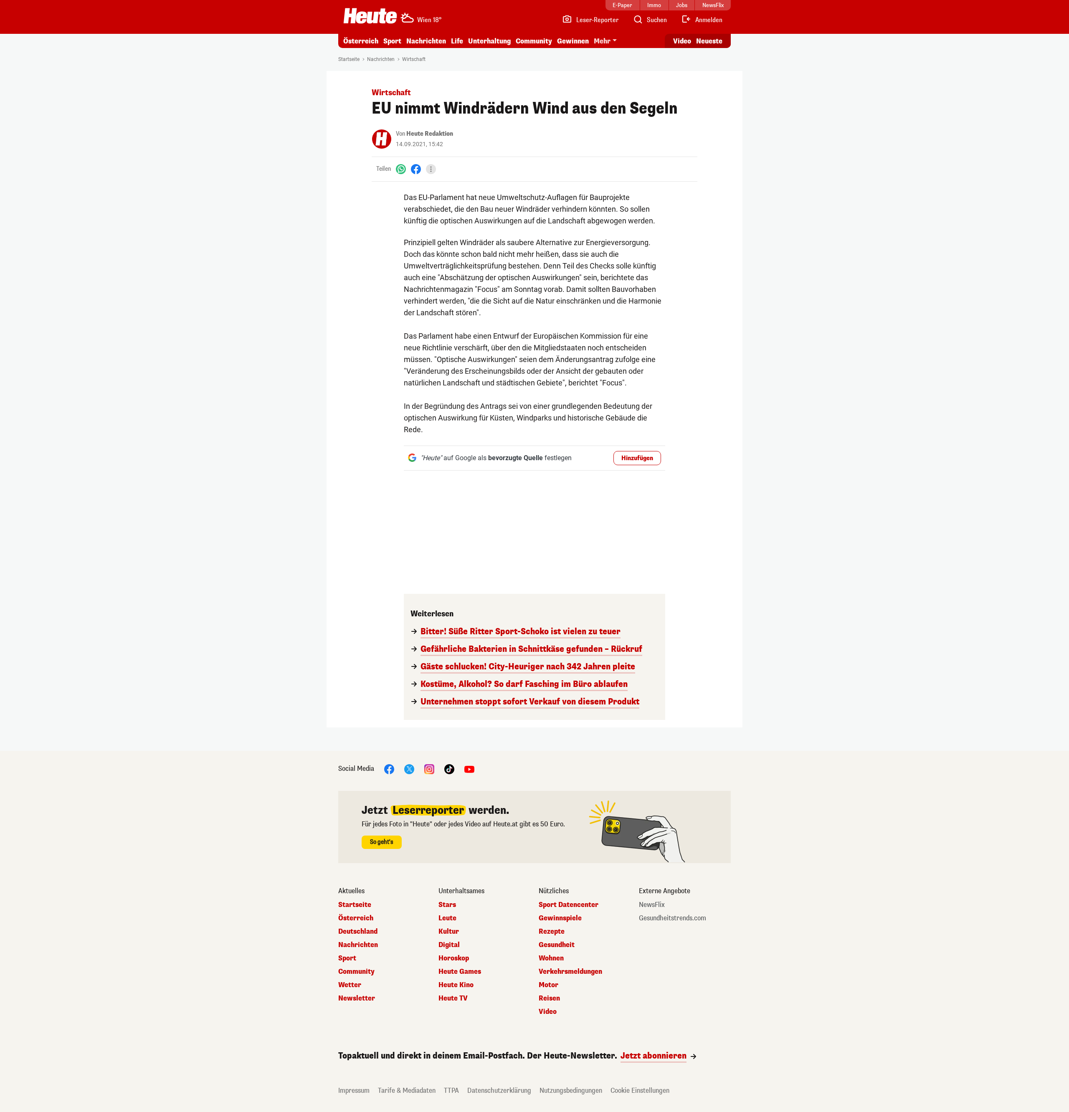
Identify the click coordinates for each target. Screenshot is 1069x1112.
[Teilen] (431, 169)
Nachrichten (381, 59)
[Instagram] (429, 768)
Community (534, 41)
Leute (447, 918)
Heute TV (453, 998)
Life (457, 41)
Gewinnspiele (560, 918)
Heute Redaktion (429, 134)
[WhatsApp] (401, 169)
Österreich (360, 41)
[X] (409, 768)
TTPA (451, 1090)
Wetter (349, 985)
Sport (392, 41)
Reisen (549, 998)
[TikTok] (449, 768)
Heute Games (459, 972)
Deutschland (357, 931)
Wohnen (551, 958)
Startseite (349, 59)
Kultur (448, 931)
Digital (449, 945)
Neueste (709, 41)
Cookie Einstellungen (639, 1090)
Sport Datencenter (568, 905)
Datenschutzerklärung (499, 1090)
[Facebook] (416, 169)
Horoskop (453, 958)
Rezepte (552, 931)
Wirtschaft (414, 59)
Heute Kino (456, 985)
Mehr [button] (602, 41)
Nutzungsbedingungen (571, 1090)
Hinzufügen (637, 458)
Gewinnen (573, 41)
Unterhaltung (489, 41)
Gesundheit (557, 945)
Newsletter (356, 998)
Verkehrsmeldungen (570, 972)
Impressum (354, 1090)
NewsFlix (652, 905)
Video (682, 41)
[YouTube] (469, 768)
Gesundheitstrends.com (672, 918)
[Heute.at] (370, 16)
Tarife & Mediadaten (407, 1090)
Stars (447, 905)
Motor (548, 985)
